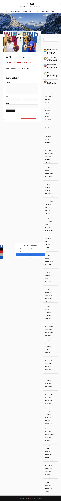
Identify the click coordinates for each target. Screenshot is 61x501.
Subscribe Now (30, 254)
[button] (30, 245)
